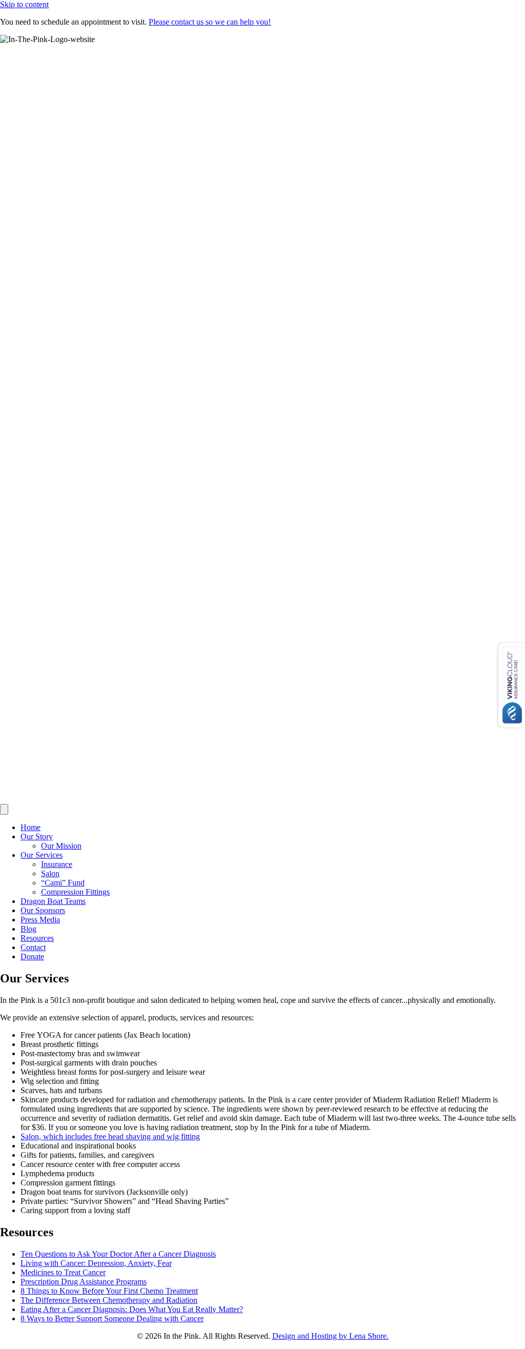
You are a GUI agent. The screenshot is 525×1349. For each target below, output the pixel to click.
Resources (37, 938)
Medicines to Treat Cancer (63, 1272)
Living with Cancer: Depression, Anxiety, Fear (96, 1263)
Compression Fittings (75, 892)
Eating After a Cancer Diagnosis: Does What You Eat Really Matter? (132, 1309)
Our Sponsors (43, 910)
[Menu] (4, 809)
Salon (50, 873)
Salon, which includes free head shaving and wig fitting (110, 1136)
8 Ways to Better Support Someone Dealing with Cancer (112, 1318)
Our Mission (61, 845)
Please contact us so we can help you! (210, 21)
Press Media (40, 919)
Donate (32, 956)
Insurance (56, 864)
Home (31, 827)
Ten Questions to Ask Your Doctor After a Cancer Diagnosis (118, 1254)
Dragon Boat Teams (53, 901)
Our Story (37, 836)
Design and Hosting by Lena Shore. (330, 1336)
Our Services (42, 855)
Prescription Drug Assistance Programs (84, 1281)
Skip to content (24, 4)
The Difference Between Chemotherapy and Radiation (109, 1300)
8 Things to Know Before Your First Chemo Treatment (109, 1290)
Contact (33, 947)
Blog (28, 928)
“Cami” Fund (63, 882)
